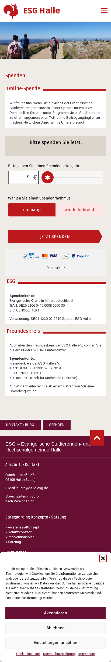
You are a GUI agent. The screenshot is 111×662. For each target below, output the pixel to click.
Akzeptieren (55, 613)
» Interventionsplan (19, 537)
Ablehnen (55, 627)
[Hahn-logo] (11, 11)
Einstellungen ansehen (55, 642)
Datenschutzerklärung (59, 654)
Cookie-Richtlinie (28, 654)
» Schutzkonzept (18, 532)
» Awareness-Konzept (22, 527)
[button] (103, 558)
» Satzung (13, 542)
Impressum (86, 654)
